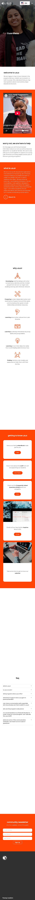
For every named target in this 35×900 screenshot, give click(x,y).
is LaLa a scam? (7, 690)
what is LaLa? (7, 686)
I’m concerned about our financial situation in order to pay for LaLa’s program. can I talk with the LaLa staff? (17, 714)
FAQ (17, 494)
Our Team (17, 473)
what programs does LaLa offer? (13, 693)
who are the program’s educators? (13, 709)
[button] (17, 686)
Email (17, 534)
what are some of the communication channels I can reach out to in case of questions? (14, 721)
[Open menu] (32, 3)
